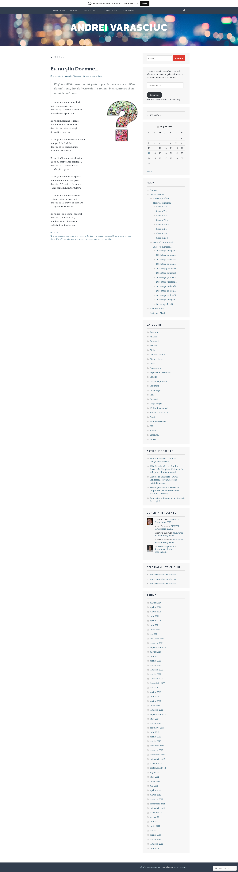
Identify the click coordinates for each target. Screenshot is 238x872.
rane (95, 239)
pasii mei (75, 239)
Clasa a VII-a (162, 220)
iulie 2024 (154, 625)
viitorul (110, 239)
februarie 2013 (157, 745)
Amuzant (154, 332)
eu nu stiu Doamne (89, 236)
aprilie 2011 (155, 835)
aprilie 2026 (155, 607)
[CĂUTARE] (184, 10)
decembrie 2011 (157, 803)
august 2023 (155, 651)
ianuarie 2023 (156, 669)
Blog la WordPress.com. (150, 867)
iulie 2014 (154, 718)
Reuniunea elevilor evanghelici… (169, 534)
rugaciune (102, 239)
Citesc (152, 363)
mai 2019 (154, 687)
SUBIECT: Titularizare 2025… (167, 520)
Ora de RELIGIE (90, 10)
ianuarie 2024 (156, 643)
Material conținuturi (163, 242)
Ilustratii (154, 399)
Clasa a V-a (161, 211)
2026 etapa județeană (166, 250)
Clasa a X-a (161, 229)
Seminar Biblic (110, 10)
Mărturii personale (159, 412)
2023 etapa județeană (166, 282)
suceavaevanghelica (164, 546)
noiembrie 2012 (157, 759)
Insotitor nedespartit (106, 236)
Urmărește (154, 95)
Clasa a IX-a (161, 206)
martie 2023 (155, 665)
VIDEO (153, 439)
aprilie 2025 (155, 620)
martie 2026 (155, 611)
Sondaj (153, 430)
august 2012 (155, 772)
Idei (152, 394)
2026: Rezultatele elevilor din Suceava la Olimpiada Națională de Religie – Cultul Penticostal (166, 469)
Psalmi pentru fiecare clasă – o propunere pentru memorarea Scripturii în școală (164, 490)
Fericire (153, 376)
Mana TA (59, 239)
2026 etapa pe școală (166, 255)
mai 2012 (154, 785)
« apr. (149, 171)
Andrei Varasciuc (119, 27)
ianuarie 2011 (156, 844)
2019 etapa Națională (166, 295)
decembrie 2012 (157, 754)
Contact (74, 10)
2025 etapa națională (166, 259)
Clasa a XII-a (162, 238)
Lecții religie (156, 403)
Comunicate (155, 368)
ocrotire (67, 239)
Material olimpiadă (162, 203)
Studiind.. (154, 435)
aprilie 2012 (155, 790)
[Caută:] (159, 58)
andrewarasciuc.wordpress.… (164, 574)
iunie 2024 (155, 629)
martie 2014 (155, 723)
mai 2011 (154, 830)
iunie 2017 (155, 705)
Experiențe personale (160, 372)
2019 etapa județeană (166, 299)
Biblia (152, 350)
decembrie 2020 (157, 683)
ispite (117, 236)
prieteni (82, 239)
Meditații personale (159, 408)
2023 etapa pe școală (166, 290)
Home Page (155, 390)
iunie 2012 (155, 781)
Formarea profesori (159, 381)
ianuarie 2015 (156, 710)
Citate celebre (156, 359)
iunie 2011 (155, 826)
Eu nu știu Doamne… (74, 69)
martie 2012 (155, 794)
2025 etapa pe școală (166, 264)
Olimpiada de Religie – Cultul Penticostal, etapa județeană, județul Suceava (164, 479)
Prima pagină (59, 10)
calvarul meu (75, 236)
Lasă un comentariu (94, 76)
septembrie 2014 (158, 714)
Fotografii (154, 385)
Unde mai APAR (129, 10)
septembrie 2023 (158, 647)
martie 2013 (155, 741)
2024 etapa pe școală (166, 277)
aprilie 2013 (155, 736)
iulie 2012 (154, 777)
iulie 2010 (154, 848)
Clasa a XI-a (161, 233)
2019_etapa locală (164, 304)
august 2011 (155, 817)
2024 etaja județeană (166, 268)
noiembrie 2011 (157, 808)
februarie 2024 (157, 638)
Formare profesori (161, 198)
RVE (151, 426)
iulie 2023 (154, 656)
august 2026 (155, 602)
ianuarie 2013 (156, 750)
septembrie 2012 (158, 768)
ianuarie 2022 (156, 678)
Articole (153, 345)
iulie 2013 (154, 732)
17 (149, 153)
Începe (144, 3)
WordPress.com (180, 867)
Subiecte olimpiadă (162, 246)
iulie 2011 (154, 821)
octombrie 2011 (157, 812)
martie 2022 (155, 674)
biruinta (56, 236)
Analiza (153, 336)
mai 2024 (154, 634)
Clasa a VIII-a (162, 224)
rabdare (89, 239)
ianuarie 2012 (156, 799)
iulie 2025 (154, 616)
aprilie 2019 (155, 692)
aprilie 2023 (155, 660)
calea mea (64, 236)
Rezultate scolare (158, 421)
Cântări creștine (157, 354)
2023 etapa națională (166, 286)
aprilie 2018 (155, 701)
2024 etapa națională (166, 273)
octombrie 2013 (157, 727)
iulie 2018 (154, 696)
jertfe (122, 236)
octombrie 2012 (157, 763)
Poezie (55, 233)
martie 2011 (155, 839)
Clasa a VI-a (161, 215)
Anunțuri (154, 341)
